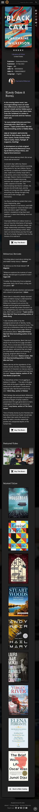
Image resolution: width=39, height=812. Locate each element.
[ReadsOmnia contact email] (26, 808)
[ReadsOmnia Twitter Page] (19, 808)
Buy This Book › (19, 242)
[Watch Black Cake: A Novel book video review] (18, 456)
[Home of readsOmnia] (7, 2)
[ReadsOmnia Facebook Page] (21, 808)
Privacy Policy (14, 805)
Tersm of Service (25, 805)
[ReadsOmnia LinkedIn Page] (16, 808)
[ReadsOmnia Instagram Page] (24, 808)
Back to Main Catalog (20, 789)
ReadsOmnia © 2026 (17, 803)
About (7, 805)
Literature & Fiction (18, 54)
